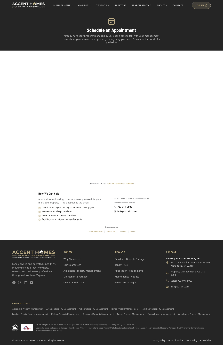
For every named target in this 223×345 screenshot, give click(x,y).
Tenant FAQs (121, 264)
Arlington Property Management (61, 309)
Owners (83, 5)
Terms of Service (175, 340)
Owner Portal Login (74, 282)
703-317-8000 (124, 206)
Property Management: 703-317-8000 (188, 273)
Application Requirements (129, 270)
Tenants (101, 5)
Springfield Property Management (98, 314)
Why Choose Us (72, 259)
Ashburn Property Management (93, 309)
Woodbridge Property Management (194, 314)
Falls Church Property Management (158, 309)
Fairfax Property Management (124, 309)
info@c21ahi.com (127, 211)
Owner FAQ (111, 231)
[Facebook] (14, 282)
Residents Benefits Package (130, 259)
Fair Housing (191, 340)
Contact (178, 5)
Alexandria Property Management (82, 270)
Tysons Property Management (130, 314)
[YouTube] (31, 282)
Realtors (121, 5)
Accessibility (205, 340)
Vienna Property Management (161, 314)
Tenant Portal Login (125, 282)
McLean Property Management (65, 314)
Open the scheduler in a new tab (120, 183)
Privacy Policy (159, 340)
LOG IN (199, 5)
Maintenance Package (76, 276)
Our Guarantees (72, 264)
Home (132, 231)
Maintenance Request (127, 276)
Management (61, 5)
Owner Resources (95, 231)
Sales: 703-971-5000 (181, 280)
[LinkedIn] (25, 282)
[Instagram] (19, 282)
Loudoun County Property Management (30, 314)
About (161, 5)
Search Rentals (141, 5)
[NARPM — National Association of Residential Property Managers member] (27, 327)
